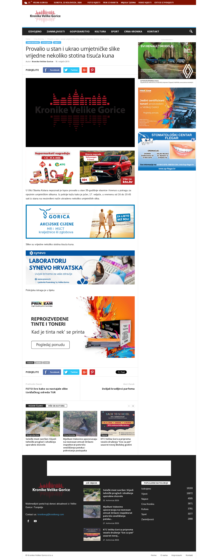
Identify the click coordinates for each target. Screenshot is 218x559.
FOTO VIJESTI (94, 2)
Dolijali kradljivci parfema (118, 388)
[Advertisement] (134, 16)
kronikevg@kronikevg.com (51, 514)
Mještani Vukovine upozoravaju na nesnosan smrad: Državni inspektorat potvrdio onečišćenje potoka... (117, 512)
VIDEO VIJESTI (145, 2)
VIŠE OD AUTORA (56, 405)
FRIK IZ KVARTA (110, 2)
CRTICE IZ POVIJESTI (164, 2)
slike (46, 363)
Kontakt (153, 31)
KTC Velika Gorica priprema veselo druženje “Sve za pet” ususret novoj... (118, 532)
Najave (104, 435)
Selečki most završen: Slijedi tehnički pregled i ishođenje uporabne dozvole (41, 441)
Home (28, 39)
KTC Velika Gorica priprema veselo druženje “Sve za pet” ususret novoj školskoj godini (116, 441)
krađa (38, 363)
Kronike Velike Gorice (42, 61)
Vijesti (57, 42)
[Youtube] (36, 521)
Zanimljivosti (56, 31)
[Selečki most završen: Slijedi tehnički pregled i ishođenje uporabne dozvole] (43, 424)
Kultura (100, 31)
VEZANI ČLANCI (35, 405)
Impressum (177, 555)
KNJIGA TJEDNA (128, 2)
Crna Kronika (133, 31)
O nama (164, 555)
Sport (115, 31)
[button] (191, 31)
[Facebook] (29, 521)
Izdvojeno (35, 31)
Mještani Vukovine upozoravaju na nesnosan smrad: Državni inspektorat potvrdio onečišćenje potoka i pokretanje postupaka (80, 444)
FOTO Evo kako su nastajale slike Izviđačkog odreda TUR (47, 390)
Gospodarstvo (80, 31)
